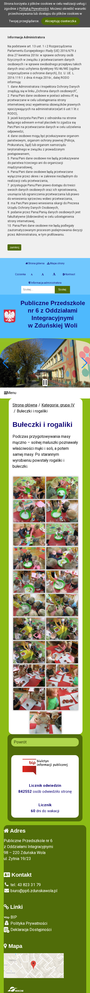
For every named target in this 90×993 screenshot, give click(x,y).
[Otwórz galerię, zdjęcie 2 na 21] (62, 488)
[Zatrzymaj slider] (45, 382)
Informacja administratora (46, 282)
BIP (13, 917)
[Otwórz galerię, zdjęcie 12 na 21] (62, 605)
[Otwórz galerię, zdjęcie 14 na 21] (62, 629)
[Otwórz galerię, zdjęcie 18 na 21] (62, 675)
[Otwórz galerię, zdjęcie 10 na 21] (62, 582)
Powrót (20, 742)
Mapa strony (57, 263)
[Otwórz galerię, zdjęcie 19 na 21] (29, 699)
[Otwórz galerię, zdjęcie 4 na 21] (62, 511)
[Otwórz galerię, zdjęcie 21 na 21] (46, 723)
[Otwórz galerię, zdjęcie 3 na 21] (29, 511)
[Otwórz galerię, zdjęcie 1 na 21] (29, 488)
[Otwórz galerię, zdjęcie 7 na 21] (29, 558)
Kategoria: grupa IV (58, 405)
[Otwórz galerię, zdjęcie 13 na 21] (29, 629)
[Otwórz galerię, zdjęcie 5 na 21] (29, 535)
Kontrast (70, 274)
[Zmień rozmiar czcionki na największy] (54, 274)
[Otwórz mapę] (34, 965)
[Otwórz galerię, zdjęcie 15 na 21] (29, 652)
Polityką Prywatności (34, 8)
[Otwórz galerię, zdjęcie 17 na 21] (29, 675)
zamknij (14, 247)
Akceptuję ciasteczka (60, 21)
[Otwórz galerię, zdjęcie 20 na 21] (62, 699)
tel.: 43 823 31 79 (25, 884)
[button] (5, 362)
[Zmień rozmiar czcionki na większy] (42, 274)
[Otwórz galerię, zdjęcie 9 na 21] (29, 582)
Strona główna (36, 263)
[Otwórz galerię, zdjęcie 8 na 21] (62, 558)
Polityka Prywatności (28, 923)
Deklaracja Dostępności (31, 929)
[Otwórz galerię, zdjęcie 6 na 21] (62, 535)
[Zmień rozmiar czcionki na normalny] (31, 274)
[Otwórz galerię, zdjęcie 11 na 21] (29, 605)
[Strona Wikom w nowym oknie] (15, 989)
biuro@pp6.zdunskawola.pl (33, 890)
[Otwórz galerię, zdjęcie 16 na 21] (62, 652)
